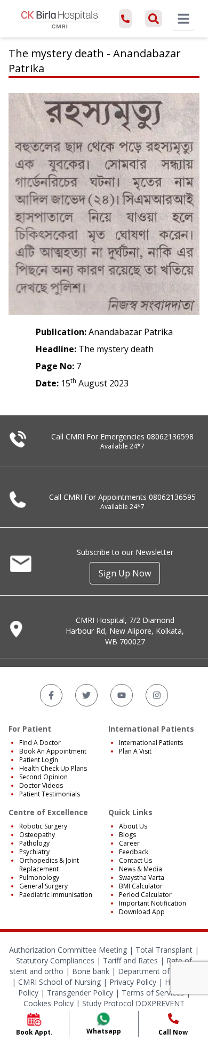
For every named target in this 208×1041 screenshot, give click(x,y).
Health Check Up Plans (53, 768)
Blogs (127, 834)
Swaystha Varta (141, 877)
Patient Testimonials (49, 794)
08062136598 (170, 436)
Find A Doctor (40, 742)
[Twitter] (86, 695)
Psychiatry (34, 851)
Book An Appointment (52, 751)
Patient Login (38, 759)
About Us (133, 826)
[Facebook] (51, 695)
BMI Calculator (141, 886)
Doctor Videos (41, 785)
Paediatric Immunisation (55, 894)
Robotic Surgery (43, 826)
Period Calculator (145, 894)
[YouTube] (121, 695)
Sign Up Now (125, 573)
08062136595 (172, 497)
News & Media (140, 868)
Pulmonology (39, 877)
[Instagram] (157, 695)
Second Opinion (43, 776)
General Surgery (43, 886)
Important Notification (152, 903)
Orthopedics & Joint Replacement (49, 864)
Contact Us (135, 860)
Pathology (34, 843)
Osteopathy (37, 834)
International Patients (151, 742)
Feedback (133, 851)
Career (129, 843)
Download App (142, 911)
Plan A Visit (135, 751)
